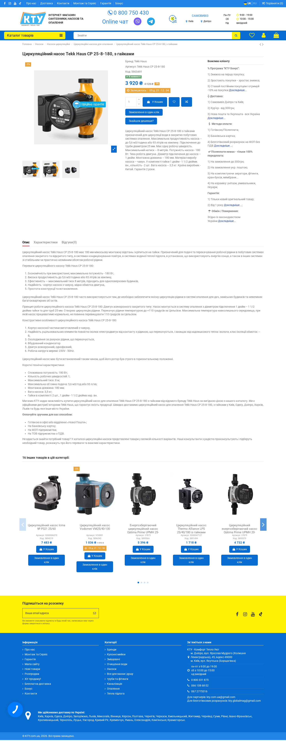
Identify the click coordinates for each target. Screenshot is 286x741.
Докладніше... (238, 90)
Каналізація (114, 683)
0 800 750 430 (131, 13)
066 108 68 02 (200, 685)
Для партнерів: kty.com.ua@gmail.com (211, 697)
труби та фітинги (117, 678)
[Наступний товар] (263, 44)
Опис (26, 242)
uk (249, 3)
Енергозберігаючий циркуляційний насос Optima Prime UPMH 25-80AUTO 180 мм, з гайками (143, 531)
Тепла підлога (116, 693)
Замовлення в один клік (144, 112)
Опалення (113, 688)
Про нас (31, 3)
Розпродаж (32, 673)
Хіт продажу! (33, 678)
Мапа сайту (32, 664)
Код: (128, 71)
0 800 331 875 (200, 679)
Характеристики (46, 242)
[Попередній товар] (261, 44)
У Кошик (157, 101)
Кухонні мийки (116, 654)
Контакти (63, 3)
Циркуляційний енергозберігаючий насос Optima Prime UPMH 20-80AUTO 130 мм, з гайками (239, 531)
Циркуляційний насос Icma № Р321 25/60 (46, 527)
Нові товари (32, 669)
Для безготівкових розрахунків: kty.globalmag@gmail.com (224, 700)
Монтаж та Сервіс (85, 3)
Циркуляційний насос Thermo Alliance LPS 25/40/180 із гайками (191, 529)
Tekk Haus (140, 61)
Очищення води (117, 664)
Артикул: (130, 66)
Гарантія (106, 3)
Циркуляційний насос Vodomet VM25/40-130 (95, 527)
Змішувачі (113, 659)
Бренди (111, 649)
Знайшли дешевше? (141, 120)
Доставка (47, 3)
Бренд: (129, 61)
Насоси (111, 669)
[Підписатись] (94, 613)
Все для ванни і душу (120, 673)
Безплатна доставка (38, 683)
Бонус (119, 3)
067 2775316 (199, 691)
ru (255, 3)
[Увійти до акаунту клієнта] (263, 35)
